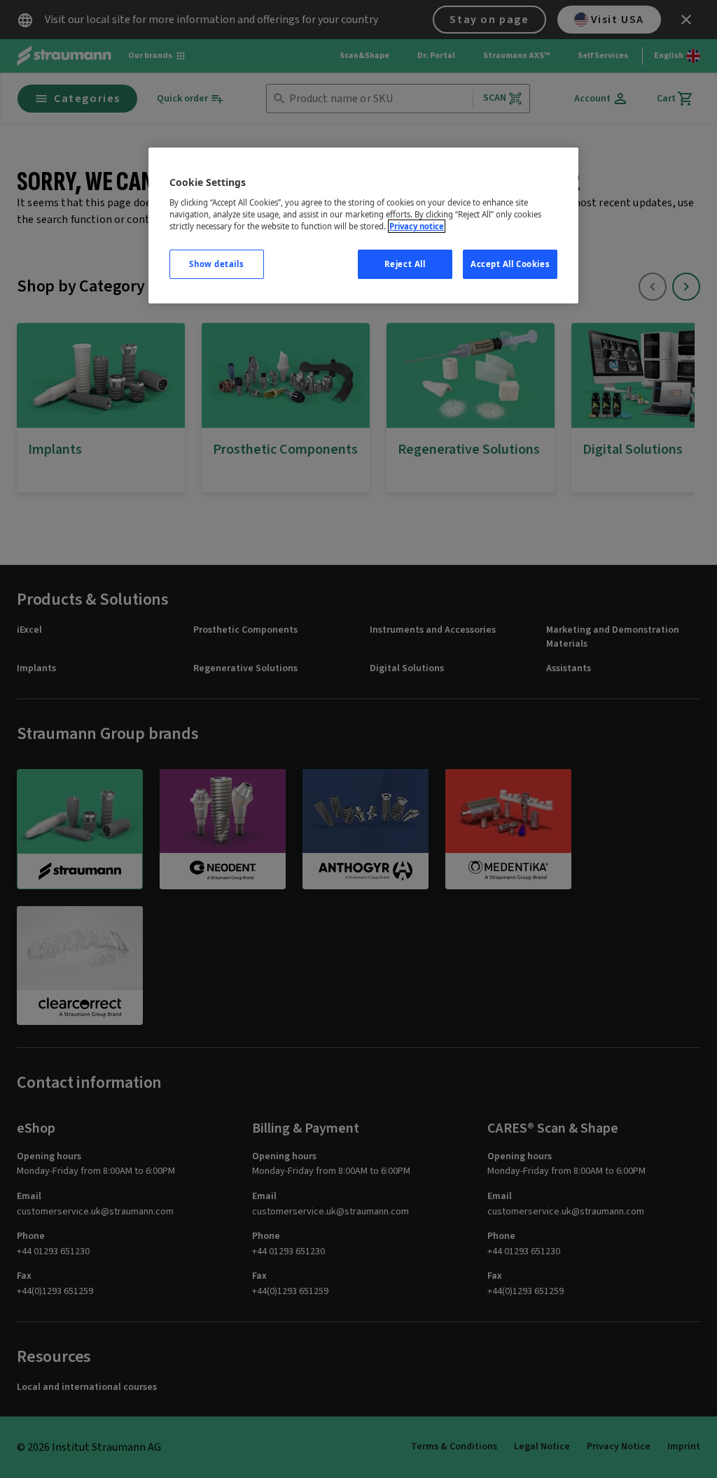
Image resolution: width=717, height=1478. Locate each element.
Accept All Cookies (510, 264)
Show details (216, 264)
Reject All (405, 264)
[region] (363, 225)
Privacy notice (416, 226)
